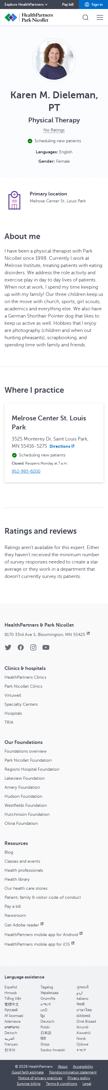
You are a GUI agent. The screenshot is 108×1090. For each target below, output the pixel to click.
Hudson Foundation (23, 796)
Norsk (81, 1038)
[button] (93, 4)
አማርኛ (45, 1004)
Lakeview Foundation (24, 778)
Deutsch (47, 1021)
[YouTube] (46, 649)
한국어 (9, 1050)
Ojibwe (82, 1044)
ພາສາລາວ (12, 1027)
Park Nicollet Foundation (28, 760)
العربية (9, 1038)
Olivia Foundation (21, 823)
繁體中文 (11, 1004)
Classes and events (22, 861)
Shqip (45, 1044)
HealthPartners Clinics (25, 677)
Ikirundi (82, 1027)
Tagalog (46, 987)
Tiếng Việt (12, 998)
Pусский (11, 1010)
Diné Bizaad (86, 1021)
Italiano (82, 998)
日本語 (45, 1033)
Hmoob (10, 993)
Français (11, 1044)
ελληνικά (83, 1016)
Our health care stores (25, 888)
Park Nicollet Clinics (23, 686)
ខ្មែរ (42, 1016)
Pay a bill (12, 906)
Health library (17, 879)
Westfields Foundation (25, 805)
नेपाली (80, 1004)
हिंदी (43, 1038)
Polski (45, 1027)
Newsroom (15, 915)
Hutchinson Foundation (27, 814)
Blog (8, 852)
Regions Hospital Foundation (31, 769)
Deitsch (10, 1033)
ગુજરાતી (82, 987)
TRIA (9, 722)
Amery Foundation (22, 787)
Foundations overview (25, 751)
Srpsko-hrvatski (52, 1050)
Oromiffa (47, 998)
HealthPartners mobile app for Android (41, 934)
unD (43, 1010)
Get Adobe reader (21, 925)
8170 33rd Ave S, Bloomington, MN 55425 (44, 634)
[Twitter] (8, 649)
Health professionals (23, 870)
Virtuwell (12, 695)
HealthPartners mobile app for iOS (37, 944)
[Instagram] (33, 649)
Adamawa (12, 1021)
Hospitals (13, 713)
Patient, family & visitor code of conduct (42, 897)
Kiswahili (83, 1033)
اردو (79, 993)
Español (10, 987)
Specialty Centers (21, 704)
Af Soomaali (13, 1016)
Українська (49, 993)
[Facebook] (20, 649)
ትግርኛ (81, 1050)
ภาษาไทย (84, 1010)
